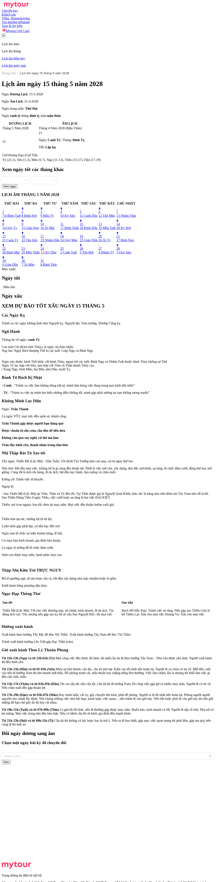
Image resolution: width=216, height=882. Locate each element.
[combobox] (15, 180)
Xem (6, 762)
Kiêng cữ (8, 479)
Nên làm (7, 468)
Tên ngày (8, 461)
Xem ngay (9, 186)
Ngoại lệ (7, 486)
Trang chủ (9, 73)
